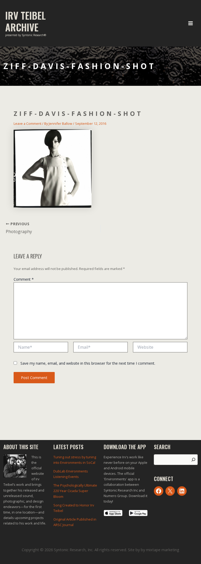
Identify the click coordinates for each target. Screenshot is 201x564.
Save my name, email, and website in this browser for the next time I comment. (87, 363)
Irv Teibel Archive (25, 21)
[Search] (193, 459)
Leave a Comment (27, 123)
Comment (24, 279)
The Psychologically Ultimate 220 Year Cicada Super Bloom (75, 491)
